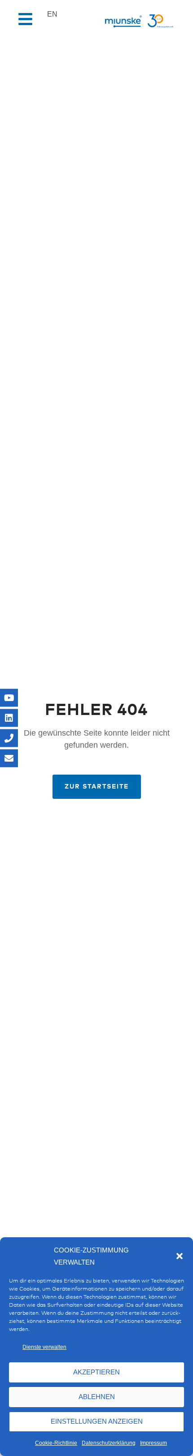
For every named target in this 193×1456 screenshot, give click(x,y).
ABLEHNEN (97, 1396)
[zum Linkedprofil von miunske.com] (9, 718)
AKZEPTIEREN (96, 1372)
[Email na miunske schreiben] (9, 758)
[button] (179, 1256)
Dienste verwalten (44, 1347)
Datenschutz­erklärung (109, 1443)
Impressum (153, 1443)
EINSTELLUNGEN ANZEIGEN (97, 1421)
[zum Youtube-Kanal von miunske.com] (9, 698)
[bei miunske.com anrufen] (9, 738)
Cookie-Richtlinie (56, 1443)
